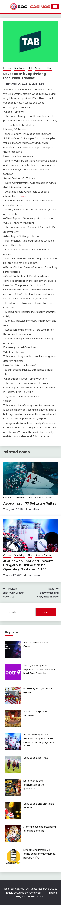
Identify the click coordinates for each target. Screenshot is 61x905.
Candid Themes (36, 896)
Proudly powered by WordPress (23, 892)
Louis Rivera (38, 83)
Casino (7, 68)
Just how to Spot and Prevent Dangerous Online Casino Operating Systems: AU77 (28, 565)
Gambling (19, 68)
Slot (30, 68)
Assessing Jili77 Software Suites (29, 503)
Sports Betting (43, 68)
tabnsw (22, 196)
